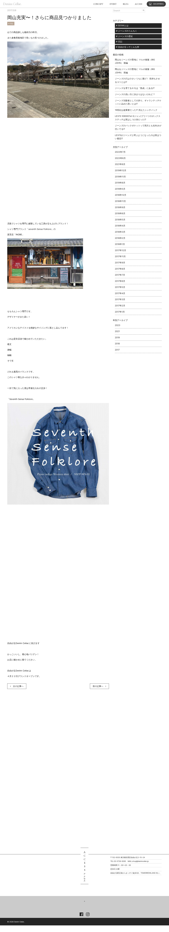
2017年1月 (120, 311)
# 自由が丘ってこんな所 (127, 47)
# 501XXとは (122, 25)
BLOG (125, 4)
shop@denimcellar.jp (140, 861)
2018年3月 (120, 232)
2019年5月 (120, 189)
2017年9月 (120, 262)
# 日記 (10, 24)
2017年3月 (120, 299)
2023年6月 (120, 158)
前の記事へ (99, 686)
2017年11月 (120, 256)
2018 (117, 343)
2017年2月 (120, 305)
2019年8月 (120, 182)
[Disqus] (58, 730)
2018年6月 (120, 213)
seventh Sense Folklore (39, 229)
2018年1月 (120, 244)
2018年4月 (120, 225)
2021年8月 (120, 164)
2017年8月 (120, 268)
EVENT (113, 4)
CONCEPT (98, 4)
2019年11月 (120, 176)
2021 (117, 331)
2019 (117, 337)
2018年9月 (120, 207)
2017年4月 (120, 293)
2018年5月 (120, 219)
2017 (117, 349)
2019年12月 (120, 170)
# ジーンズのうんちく (126, 31)
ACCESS (138, 4)
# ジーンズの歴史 (124, 36)
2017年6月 (120, 281)
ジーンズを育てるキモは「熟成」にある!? (134, 88)
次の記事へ (17, 686)
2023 (117, 325)
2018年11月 (120, 201)
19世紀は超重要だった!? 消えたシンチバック (136, 110)
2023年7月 (120, 152)
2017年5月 (120, 287)
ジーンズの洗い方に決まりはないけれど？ (135, 94)
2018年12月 (120, 195)
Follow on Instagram (86, 906)
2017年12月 (120, 250)
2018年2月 (120, 238)
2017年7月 (120, 275)
